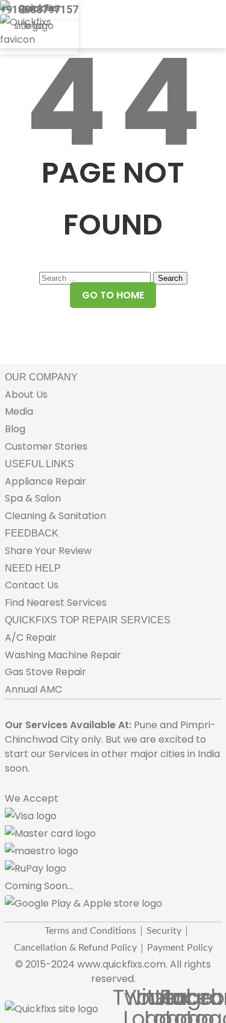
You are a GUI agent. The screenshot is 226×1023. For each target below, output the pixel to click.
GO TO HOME (113, 295)
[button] (15, 55)
